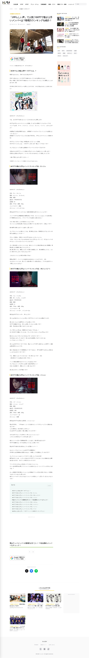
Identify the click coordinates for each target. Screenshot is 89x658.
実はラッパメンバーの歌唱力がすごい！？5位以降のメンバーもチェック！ (30, 499)
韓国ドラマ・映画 (61, 4)
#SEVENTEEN (69, 50)
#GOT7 (28, 24)
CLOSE (49, 485)
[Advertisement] (31, 530)
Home (11, 8)
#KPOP (59, 53)
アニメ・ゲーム (35, 4)
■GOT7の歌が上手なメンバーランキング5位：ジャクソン (25, 504)
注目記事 (15, 4)
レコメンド (71, 4)
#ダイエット (69, 53)
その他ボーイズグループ (15, 13)
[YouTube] (44, 649)
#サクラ (59, 55)
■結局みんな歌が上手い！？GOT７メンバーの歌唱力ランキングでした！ (28, 511)
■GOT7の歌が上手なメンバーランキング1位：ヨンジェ (24, 493)
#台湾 (75, 50)
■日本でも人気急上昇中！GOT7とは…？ (21, 490)
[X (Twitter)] (40, 649)
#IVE (59, 50)
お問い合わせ (52, 644)
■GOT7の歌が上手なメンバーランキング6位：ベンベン (24, 506)
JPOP (21, 4)
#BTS (63, 50)
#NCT (75, 53)
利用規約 (36, 644)
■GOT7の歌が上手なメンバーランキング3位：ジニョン (24, 497)
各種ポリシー (44, 644)
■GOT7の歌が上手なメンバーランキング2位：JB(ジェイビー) (26, 495)
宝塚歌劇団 (43, 4)
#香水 (64, 53)
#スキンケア (65, 55)
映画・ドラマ (52, 4)
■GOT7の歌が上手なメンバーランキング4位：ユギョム (24, 502)
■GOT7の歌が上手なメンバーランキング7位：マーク (24, 508)
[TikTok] (48, 649)
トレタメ (44, 641)
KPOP (27, 4)
